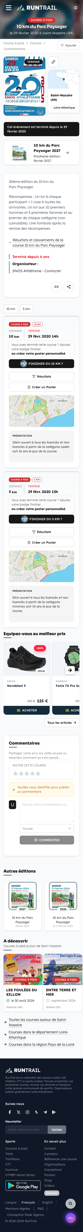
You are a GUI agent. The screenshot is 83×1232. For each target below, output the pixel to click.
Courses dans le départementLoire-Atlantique (38, 1034)
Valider (57, 1130)
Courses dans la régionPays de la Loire (41, 1044)
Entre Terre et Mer (61, 992)
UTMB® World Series (20, 1175)
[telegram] (45, 1112)
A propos (51, 1154)
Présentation (22, 435)
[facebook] (9, 1112)
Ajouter (71, 45)
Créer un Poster (44, 387)
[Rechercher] (70, 1203)
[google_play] (54, 1112)
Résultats (44, 376)
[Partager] (69, 286)
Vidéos (49, 1186)
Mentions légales (17, 1209)
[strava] (36, 1112)
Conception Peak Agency (25, 1215)
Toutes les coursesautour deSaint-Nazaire (38, 1022)
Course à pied (14, 43)
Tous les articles (59, 723)
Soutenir (51, 1193)
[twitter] (18, 1112)
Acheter (29, 710)
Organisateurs (54, 1164)
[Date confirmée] (8, 1000)
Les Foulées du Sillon (21, 992)
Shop (48, 1180)
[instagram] (27, 1112)
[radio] (15, 773)
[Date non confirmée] (48, 1000)
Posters (49, 1175)
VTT (8, 1164)
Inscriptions (53, 1170)
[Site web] (53, 62)
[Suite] (70, 670)
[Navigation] (9, 7)
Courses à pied (16, 1148)
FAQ (40, 1209)
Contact (50, 1148)
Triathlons (12, 1159)
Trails (9, 1154)
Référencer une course (60, 1159)
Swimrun (11, 1170)
